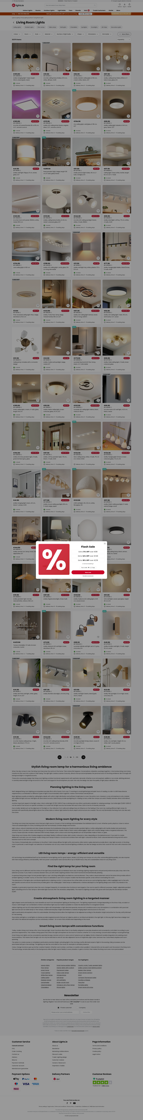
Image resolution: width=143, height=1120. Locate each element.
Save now (88, 572)
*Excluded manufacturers (88, 575)
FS (88, 567)
